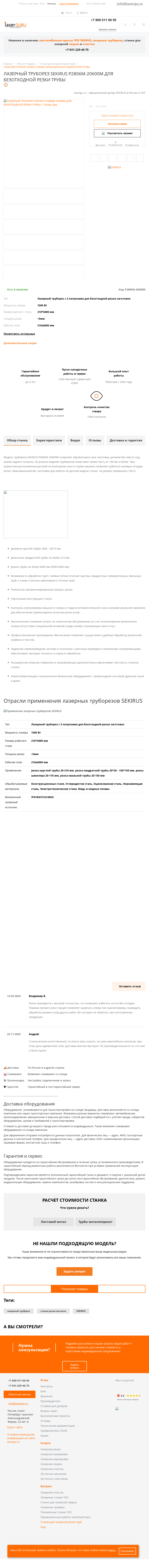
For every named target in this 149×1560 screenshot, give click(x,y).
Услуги (46, 1443)
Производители (50, 1401)
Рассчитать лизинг (120, 133)
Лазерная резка (51, 1449)
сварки (74, 44)
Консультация (117, 123)
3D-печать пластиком (54, 1479)
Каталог (46, 1486)
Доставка (100, 144)
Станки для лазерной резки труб (61, 1522)
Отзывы (46, 1421)
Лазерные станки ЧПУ (55, 1497)
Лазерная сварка (51, 1464)
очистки (89, 44)
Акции (44, 1435)
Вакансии (47, 1396)
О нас (44, 1380)
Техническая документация (58, 1425)
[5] (104, 101)
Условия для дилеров (54, 1406)
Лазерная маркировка (55, 1459)
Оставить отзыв (130, 986)
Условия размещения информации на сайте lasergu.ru (21, 1438)
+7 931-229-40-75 (18, 1385)
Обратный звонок (19, 1394)
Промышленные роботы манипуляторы (65, 1517)
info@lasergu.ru (130, 3)
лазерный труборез (18, 1311)
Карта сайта (15, 1427)
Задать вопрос (74, 1366)
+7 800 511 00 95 (103, 20)
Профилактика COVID (54, 1430)
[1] (91, 101)
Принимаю (127, 1551)
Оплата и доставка (29, 3)
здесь (111, 1550)
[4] (101, 101)
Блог (42, 3)
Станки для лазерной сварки (59, 1502)
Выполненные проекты (55, 1416)
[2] (94, 101)
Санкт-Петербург (69, 3)
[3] (97, 101)
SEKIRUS (81, 1311)
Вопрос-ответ (49, 1411)
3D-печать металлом (54, 1474)
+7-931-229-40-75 (77, 49)
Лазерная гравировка (54, 1454)
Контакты (47, 1386)
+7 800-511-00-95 (18, 1380)
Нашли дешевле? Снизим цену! (117, 115)
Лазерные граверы (53, 1507)
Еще (43, 1527)
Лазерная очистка (52, 1469)
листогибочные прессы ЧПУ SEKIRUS (65, 40)
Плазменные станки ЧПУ (56, 1512)
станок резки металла (53, 1311)
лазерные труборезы (108, 40)
